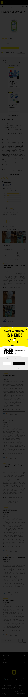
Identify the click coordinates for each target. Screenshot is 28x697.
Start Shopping (19, 363)
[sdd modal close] (26, 329)
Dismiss (7, 363)
